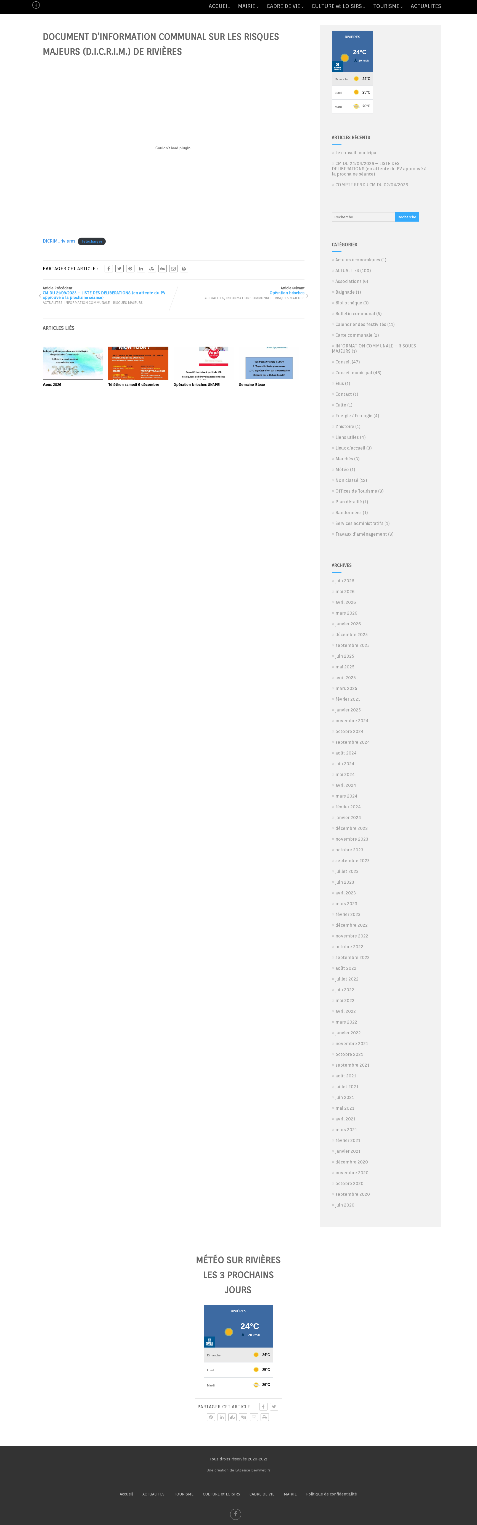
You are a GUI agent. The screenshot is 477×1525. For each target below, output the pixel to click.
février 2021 (347, 1140)
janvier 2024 (348, 817)
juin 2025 (344, 656)
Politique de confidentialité (331, 1494)
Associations (348, 281)
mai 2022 (344, 1000)
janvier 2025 (348, 710)
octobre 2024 (349, 731)
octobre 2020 (349, 1183)
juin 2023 (344, 882)
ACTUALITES (426, 6)
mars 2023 (346, 903)
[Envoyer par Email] (173, 268)
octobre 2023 (349, 849)
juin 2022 (344, 989)
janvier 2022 (348, 1032)
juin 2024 (344, 763)
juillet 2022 (347, 979)
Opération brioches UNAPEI (197, 384)
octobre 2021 (349, 1054)
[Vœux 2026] (73, 378)
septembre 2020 (352, 1194)
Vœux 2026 (52, 384)
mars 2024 (346, 796)
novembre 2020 (352, 1172)
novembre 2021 (351, 1043)
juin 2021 (344, 1097)
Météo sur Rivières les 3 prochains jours (238, 1275)
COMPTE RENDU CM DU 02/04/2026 (371, 184)
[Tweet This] (119, 268)
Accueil (126, 1494)
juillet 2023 (347, 871)
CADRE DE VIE (283, 6)
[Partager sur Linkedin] (141, 268)
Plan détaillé (348, 501)
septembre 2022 (352, 957)
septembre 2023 (352, 860)
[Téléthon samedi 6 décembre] (138, 378)
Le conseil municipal (356, 152)
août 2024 (346, 753)
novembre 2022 (351, 936)
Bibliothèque (348, 302)
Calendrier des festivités (360, 324)
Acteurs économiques (357, 259)
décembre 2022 (351, 925)
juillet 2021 (346, 1086)
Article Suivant (287, 290)
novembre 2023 (351, 839)
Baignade (345, 292)
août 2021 (345, 1075)
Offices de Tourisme (356, 491)
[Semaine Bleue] (269, 378)
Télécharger (91, 241)
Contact (343, 394)
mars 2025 (346, 688)
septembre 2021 (352, 1065)
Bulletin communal (355, 313)
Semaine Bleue (252, 384)
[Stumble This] (152, 268)
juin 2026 (344, 580)
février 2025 (348, 699)
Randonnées (348, 512)
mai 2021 (344, 1108)
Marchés (344, 458)
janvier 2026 (348, 623)
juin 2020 (344, 1205)
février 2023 (348, 914)
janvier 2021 (348, 1151)
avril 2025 (345, 677)
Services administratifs (359, 523)
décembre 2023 (351, 828)
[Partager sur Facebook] (109, 268)
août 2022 (345, 968)
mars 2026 (346, 613)
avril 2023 (345, 893)
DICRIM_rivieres (59, 241)
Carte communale (353, 335)
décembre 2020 (351, 1162)
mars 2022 (346, 1022)
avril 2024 (345, 785)
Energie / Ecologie (353, 415)
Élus (339, 383)
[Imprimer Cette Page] (184, 268)
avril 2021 (345, 1119)
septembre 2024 (352, 742)
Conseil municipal (353, 372)
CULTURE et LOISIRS (337, 6)
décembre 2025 (351, 634)
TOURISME (386, 6)
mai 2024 (345, 774)
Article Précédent (104, 293)
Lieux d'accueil (350, 448)
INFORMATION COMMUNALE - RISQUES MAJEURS (103, 303)
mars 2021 (346, 1129)
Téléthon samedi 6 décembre (133, 384)
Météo (342, 469)
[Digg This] (162, 268)
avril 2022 (345, 1011)
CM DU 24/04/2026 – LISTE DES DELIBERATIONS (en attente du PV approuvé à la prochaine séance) (379, 169)
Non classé (346, 480)
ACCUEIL (219, 6)
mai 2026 (344, 591)
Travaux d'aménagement (361, 534)
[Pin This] (130, 268)
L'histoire (344, 426)
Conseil (343, 362)
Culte (340, 405)
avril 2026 (345, 602)
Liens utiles (347, 437)
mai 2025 (344, 666)
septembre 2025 (352, 645)
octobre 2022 (349, 946)
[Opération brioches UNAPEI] (204, 378)
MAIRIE (246, 6)
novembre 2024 (352, 720)
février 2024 (348, 806)
